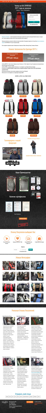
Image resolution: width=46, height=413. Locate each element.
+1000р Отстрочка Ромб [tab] (12, 57)
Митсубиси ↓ (35, 396)
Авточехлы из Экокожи (5, 36)
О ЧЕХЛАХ (3, 1)
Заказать (30, 402)
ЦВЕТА (8, 1)
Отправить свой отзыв (23, 394)
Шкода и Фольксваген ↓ (26, 396)
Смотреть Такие (23, 96)
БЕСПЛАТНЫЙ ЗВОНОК (15, 1)
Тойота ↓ (39, 396)
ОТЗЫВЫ (11, 1)
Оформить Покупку (23, 218)
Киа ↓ (15, 396)
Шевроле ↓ (31, 396)
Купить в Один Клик (24, 1)
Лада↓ (10, 396)
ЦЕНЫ (6, 1)
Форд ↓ (18, 396)
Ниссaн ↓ (21, 396)
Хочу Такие (9, 96)
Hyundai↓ (7, 396)
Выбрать (30, 249)
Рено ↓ (13, 396)
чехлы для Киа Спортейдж (35, 372)
